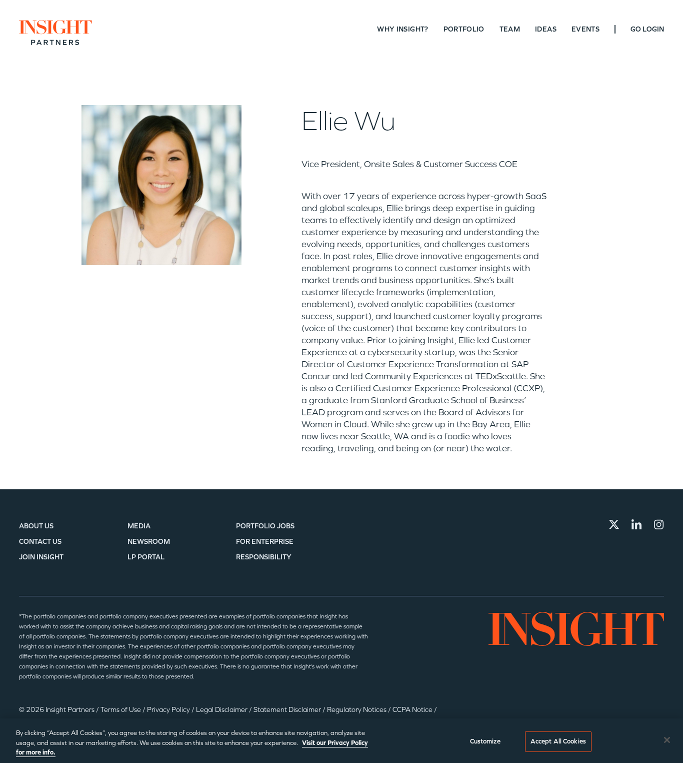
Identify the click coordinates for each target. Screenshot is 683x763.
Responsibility (264, 557)
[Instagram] (659, 524)
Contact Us (40, 541)
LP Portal (146, 557)
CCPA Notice (413, 709)
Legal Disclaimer (222, 709)
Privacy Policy (169, 709)
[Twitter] (614, 524)
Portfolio (464, 29)
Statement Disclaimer (288, 709)
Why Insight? (402, 29)
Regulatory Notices (357, 709)
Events (586, 29)
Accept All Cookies (558, 741)
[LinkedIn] (637, 524)
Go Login (647, 29)
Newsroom (149, 541)
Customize (485, 741)
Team (510, 29)
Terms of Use (121, 709)
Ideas (545, 29)
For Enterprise (265, 541)
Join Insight (41, 557)
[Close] (667, 740)
